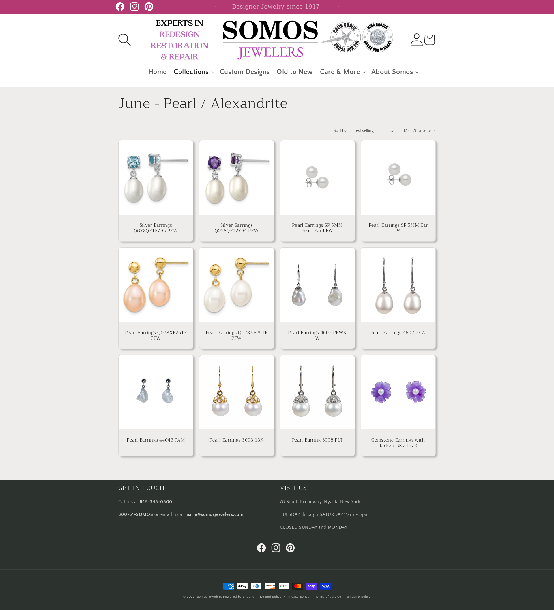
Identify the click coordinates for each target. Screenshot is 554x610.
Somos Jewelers (209, 596)
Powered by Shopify (238, 596)
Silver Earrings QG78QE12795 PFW (156, 228)
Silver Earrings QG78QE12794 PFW (237, 228)
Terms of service (328, 596)
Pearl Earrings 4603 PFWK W (317, 335)
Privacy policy (298, 596)
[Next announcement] (338, 6)
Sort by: (341, 130)
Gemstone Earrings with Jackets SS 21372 (398, 442)
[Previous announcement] (215, 6)
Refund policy (271, 596)
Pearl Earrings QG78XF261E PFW (156, 335)
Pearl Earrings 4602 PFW (398, 332)
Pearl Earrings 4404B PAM (156, 440)
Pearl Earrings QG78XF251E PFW (237, 335)
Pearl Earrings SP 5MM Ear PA (398, 228)
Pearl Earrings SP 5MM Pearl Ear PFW (317, 228)
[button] (124, 39)
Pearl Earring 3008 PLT (317, 440)
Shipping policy (359, 596)
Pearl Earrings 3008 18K (236, 440)
